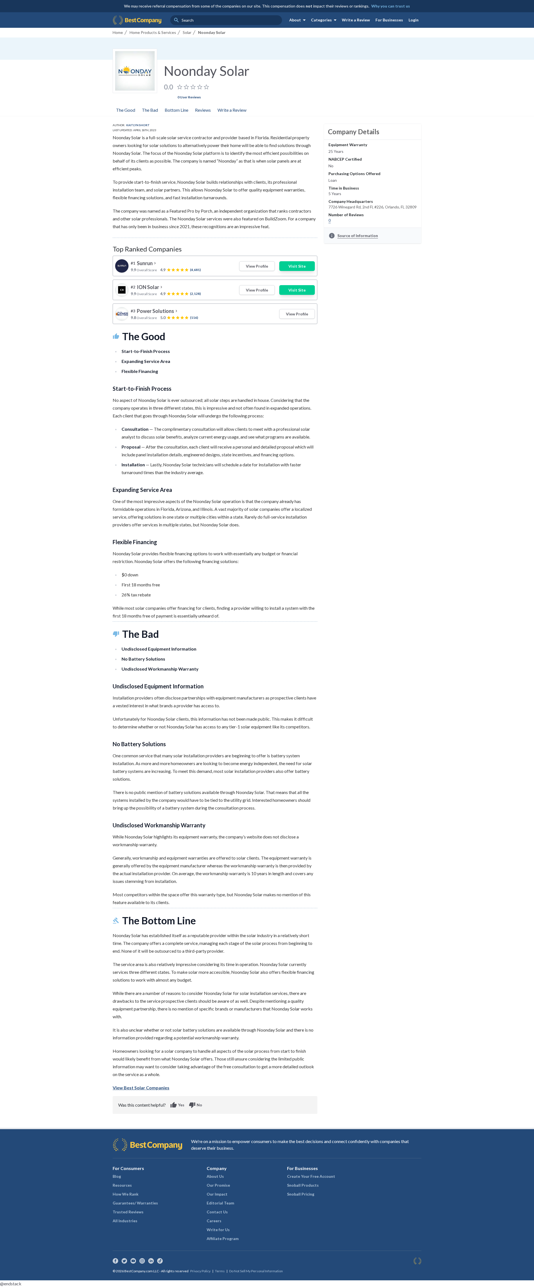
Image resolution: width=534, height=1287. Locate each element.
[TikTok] (160, 1261)
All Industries (125, 1220)
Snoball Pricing (300, 1194)
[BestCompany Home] (137, 20)
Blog (117, 1176)
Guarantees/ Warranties (135, 1203)
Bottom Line (176, 110)
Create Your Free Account (311, 1176)
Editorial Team (220, 1203)
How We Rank (126, 1194)
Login (414, 20)
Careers (214, 1220)
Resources (122, 1185)
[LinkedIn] (151, 1261)
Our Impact (217, 1194)
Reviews (203, 110)
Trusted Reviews (128, 1211)
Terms (220, 1271)
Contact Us (217, 1211)
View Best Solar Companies (141, 1087)
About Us (215, 1176)
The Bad (150, 110)
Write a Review (356, 20)
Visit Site (297, 266)
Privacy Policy (200, 1271)
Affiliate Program (223, 1238)
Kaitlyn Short (138, 125)
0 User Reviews (189, 97)
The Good (125, 110)
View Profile (257, 266)
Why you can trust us (390, 6)
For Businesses (389, 20)
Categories (324, 20)
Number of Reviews (346, 214)
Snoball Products (303, 1185)
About (298, 20)
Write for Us (218, 1229)
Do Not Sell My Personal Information (256, 1271)
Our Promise (218, 1185)
